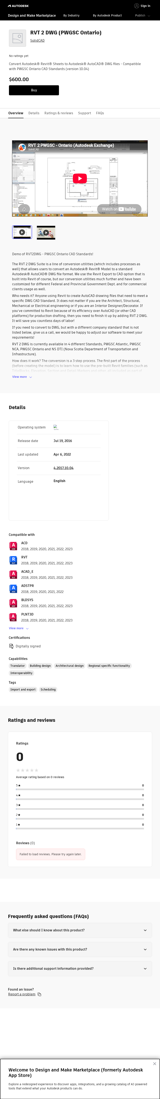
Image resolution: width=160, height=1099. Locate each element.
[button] (80, 930)
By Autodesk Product (107, 15)
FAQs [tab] (100, 113)
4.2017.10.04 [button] (64, 468)
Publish (140, 15)
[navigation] (80, 16)
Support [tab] (84, 113)
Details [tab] (33, 113)
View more (19, 377)
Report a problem (21, 994)
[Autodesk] (19, 6)
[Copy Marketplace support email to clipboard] (39, 994)
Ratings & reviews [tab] (58, 113)
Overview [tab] (15, 113)
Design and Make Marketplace (32, 15)
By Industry (71, 15)
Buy (34, 90)
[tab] (23, 234)
